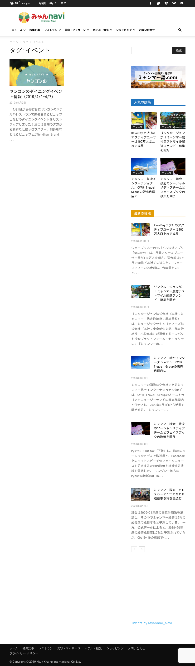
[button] (179, 30)
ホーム (14, 42)
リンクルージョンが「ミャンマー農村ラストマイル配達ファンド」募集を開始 (172, 142)
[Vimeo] (166, 3)
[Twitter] (158, 3)
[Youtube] (181, 3)
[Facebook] (150, 3)
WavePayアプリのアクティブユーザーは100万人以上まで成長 (169, 229)
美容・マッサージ (75, 30)
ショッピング (124, 30)
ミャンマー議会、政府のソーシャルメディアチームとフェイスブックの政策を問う (172, 188)
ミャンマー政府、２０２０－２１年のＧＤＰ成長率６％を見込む (169, 494)
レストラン (50, 30)
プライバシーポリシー (24, 653)
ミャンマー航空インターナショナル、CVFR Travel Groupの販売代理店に (143, 188)
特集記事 (34, 30)
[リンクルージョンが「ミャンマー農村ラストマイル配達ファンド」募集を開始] (173, 120)
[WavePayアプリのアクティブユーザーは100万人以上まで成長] (144, 120)
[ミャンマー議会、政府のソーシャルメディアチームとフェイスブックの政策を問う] (173, 166)
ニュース (17, 30)
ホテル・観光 (101, 30)
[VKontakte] (174, 3)
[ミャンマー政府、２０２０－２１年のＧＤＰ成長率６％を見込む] (140, 494)
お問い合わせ (147, 30)
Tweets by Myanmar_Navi (151, 623)
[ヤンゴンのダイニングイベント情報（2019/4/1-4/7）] (37, 72)
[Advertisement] (158, 587)
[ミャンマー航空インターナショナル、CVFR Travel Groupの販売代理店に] (144, 166)
